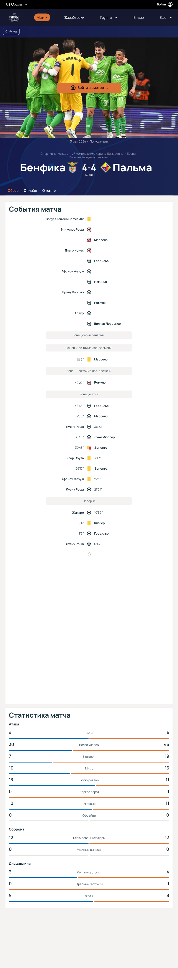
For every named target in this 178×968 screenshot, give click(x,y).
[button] (108, 17)
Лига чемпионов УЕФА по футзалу (14, 17)
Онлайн (30, 191)
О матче (49, 191)
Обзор (13, 191)
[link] (42, 17)
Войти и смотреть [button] (92, 87)
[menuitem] (45, 17)
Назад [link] (13, 31)
